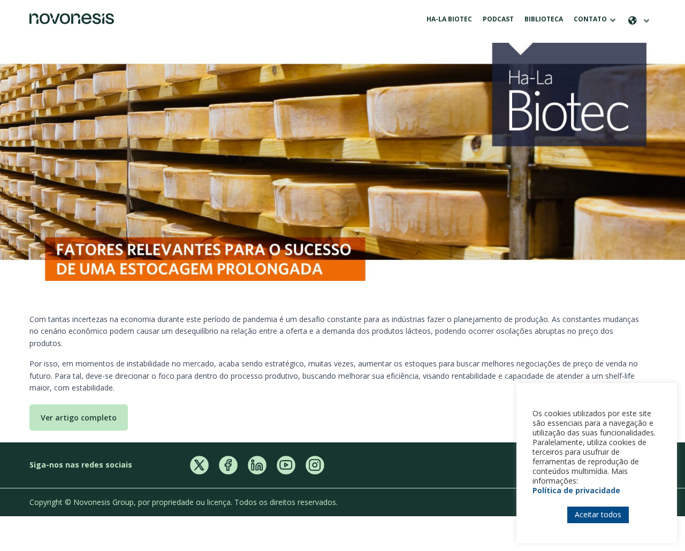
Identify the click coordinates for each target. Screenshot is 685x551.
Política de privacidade (576, 490)
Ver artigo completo (79, 417)
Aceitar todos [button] (598, 514)
